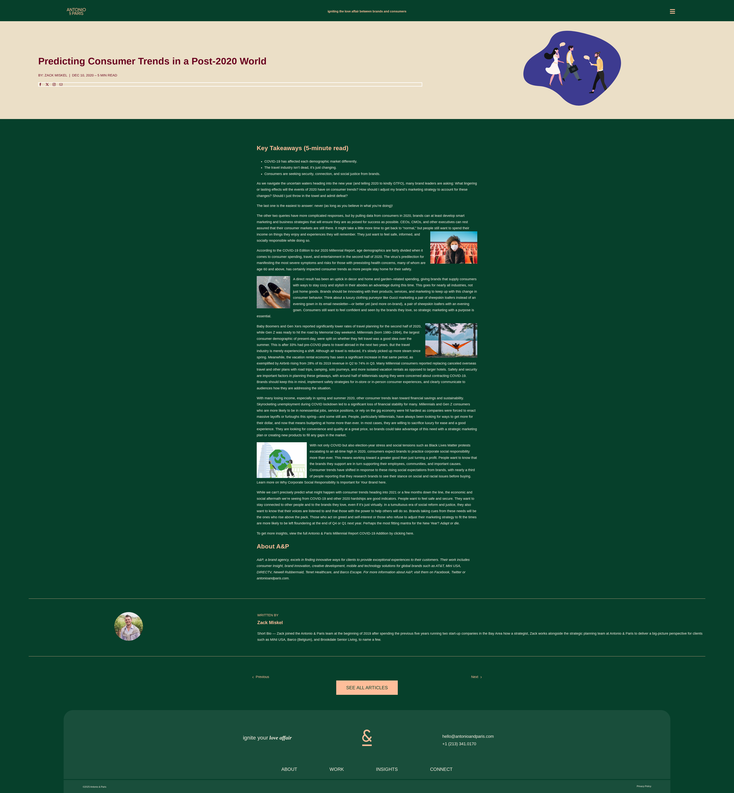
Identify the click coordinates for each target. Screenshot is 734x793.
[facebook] (40, 84)
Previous (262, 677)
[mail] (61, 84)
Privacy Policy (644, 786)
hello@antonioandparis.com (468, 736)
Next (474, 677)
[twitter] (47, 84)
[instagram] (54, 84)
